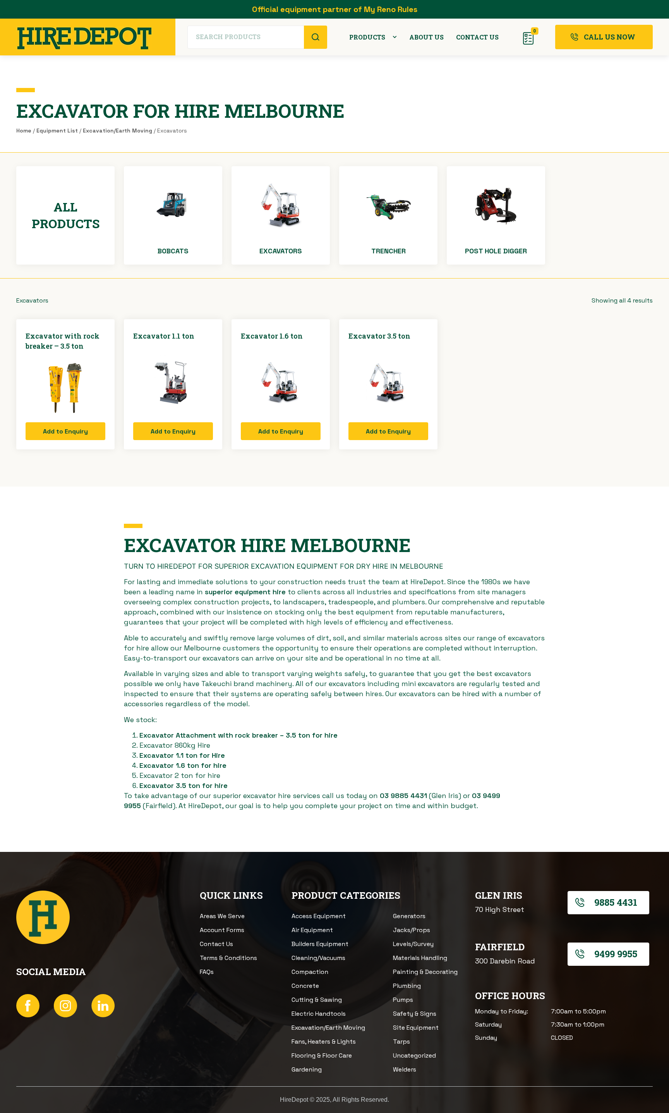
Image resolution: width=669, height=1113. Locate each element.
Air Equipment (312, 930)
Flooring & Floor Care (322, 1055)
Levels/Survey (413, 944)
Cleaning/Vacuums (318, 958)
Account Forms (222, 930)
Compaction (310, 972)
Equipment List (57, 130)
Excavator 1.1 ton (163, 336)
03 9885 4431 (403, 795)
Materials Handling (420, 958)
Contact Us (216, 944)
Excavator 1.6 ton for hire (182, 765)
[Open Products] (395, 37)
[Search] (315, 37)
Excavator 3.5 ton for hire (183, 785)
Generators (409, 916)
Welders (404, 1069)
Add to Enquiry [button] (65, 431)
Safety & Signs (414, 1014)
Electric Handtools (319, 1014)
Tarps (401, 1041)
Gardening (307, 1069)
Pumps (403, 1000)
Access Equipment (319, 916)
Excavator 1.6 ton (272, 336)
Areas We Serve (222, 916)
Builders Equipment (320, 944)
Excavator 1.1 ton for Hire (182, 755)
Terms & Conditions (228, 958)
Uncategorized (414, 1055)
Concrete (305, 986)
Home (23, 130)
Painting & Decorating (425, 972)
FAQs (207, 972)
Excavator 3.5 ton (379, 336)
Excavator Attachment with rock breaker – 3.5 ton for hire (238, 735)
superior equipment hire (245, 591)
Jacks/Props (411, 930)
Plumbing (407, 986)
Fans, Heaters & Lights (324, 1041)
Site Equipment (416, 1028)
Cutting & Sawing (317, 1000)
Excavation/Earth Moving (117, 130)
